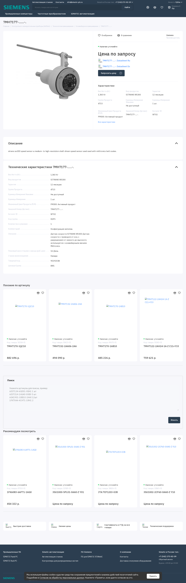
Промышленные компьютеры (18, 14)
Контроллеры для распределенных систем (60, 561)
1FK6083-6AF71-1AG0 (19, 492)
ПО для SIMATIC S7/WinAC (92, 557)
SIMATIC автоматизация (82, 14)
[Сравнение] (154, 7)
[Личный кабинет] (148, 7)
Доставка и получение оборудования (135, 561)
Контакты (60, 2)
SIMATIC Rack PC (10, 561)
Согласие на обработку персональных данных (62, 577)
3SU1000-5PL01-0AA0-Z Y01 (68, 492)
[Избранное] (161, 7)
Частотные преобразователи (52, 14)
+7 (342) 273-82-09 (114, 2)
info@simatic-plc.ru (75, 2)
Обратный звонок (166, 559)
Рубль (174, 2)
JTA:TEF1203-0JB (108, 492)
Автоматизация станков (42, 2)
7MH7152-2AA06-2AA (65, 346)
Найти (127, 7)
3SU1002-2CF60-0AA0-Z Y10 (159, 492)
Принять (153, 576)
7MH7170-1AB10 (107, 346)
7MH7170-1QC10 (16, 346)
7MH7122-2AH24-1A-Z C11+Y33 (161, 346)
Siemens (169, 35)
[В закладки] (42, 292)
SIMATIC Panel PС (10, 557)
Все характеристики (106, 122)
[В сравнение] (38, 292)
